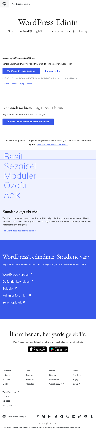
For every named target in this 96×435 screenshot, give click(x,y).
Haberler (6, 375)
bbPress (7, 401)
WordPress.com (11, 392)
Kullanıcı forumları (16, 295)
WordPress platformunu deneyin (52, 144)
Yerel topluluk (13, 302)
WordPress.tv (56, 384)
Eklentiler (30, 379)
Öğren (52, 370)
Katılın (75, 370)
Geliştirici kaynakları (18, 281)
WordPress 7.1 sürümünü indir (21, 71)
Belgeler (10, 288)
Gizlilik (5, 384)
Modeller (30, 384)
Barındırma (7, 379)
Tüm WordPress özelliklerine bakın (19, 230)
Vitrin (28, 370)
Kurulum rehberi (53, 71)
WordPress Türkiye (17, 416)
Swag (76, 384)
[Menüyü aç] (92, 3)
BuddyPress (9, 405)
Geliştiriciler (54, 379)
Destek (52, 375)
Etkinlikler (77, 375)
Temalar (29, 375)
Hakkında (6, 370)
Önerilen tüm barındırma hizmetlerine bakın (28, 121)
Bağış (76, 379)
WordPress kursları (17, 274)
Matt (6, 396)
